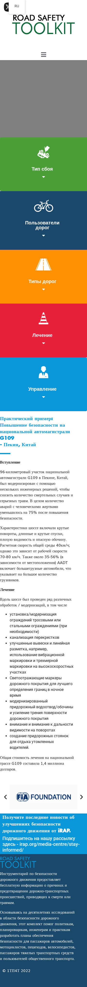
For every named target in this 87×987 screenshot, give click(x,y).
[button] (5, 797)
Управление (42, 388)
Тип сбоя (42, 168)
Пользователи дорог (42, 225)
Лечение (42, 334)
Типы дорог (42, 281)
